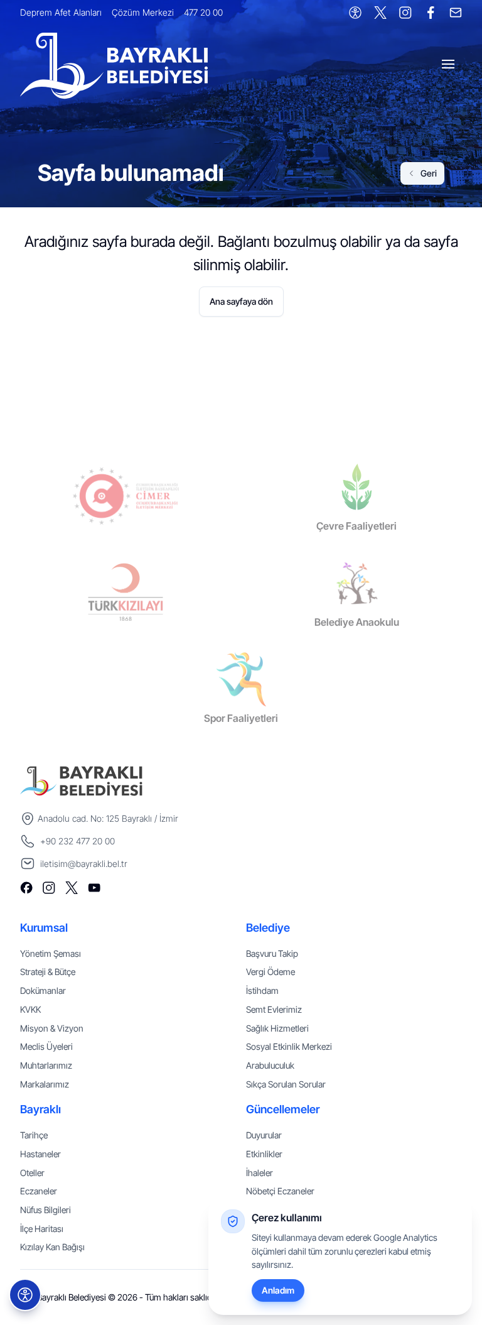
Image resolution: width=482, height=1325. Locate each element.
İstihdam (262, 990)
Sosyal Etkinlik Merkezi (289, 1046)
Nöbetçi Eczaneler (280, 1191)
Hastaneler (40, 1153)
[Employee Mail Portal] (455, 12)
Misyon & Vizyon (51, 1028)
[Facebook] (430, 12)
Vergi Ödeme (270, 971)
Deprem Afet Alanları (61, 12)
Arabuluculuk (270, 1065)
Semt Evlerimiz (274, 1009)
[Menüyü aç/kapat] (449, 66)
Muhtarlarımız (46, 1065)
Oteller (32, 1172)
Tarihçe (34, 1135)
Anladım (278, 1290)
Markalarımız (44, 1084)
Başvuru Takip (272, 953)
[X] (380, 12)
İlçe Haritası (41, 1228)
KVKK (30, 1009)
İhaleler (259, 1172)
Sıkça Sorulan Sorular (286, 1084)
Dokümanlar (43, 990)
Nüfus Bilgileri (45, 1209)
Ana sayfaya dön (241, 301)
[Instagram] (405, 12)
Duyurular (264, 1135)
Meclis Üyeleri (46, 1046)
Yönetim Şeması (50, 953)
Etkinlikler (264, 1153)
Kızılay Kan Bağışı (52, 1246)
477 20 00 (203, 12)
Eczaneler (38, 1191)
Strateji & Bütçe (47, 971)
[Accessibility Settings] (355, 12)
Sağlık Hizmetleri (277, 1028)
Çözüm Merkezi (143, 12)
